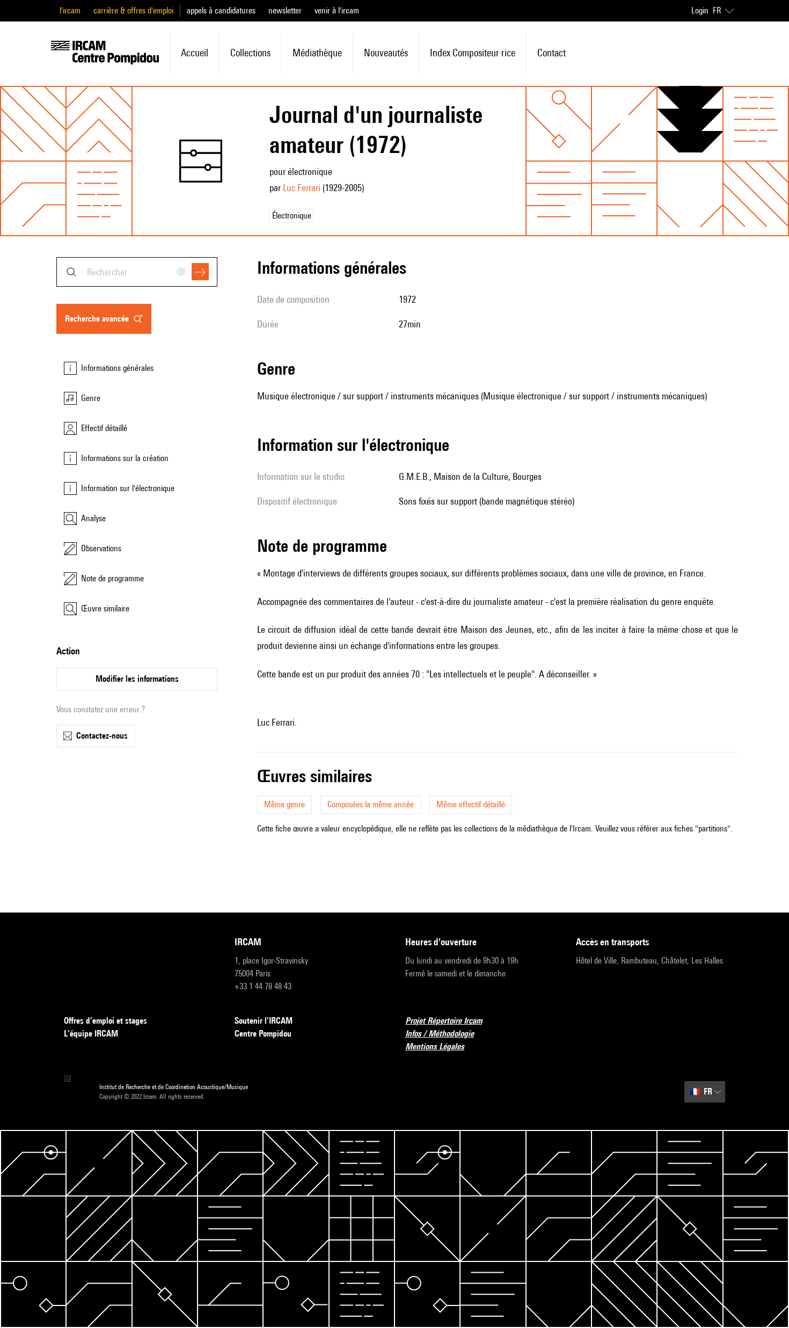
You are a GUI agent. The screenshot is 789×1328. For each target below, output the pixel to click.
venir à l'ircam (337, 10)
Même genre (284, 804)
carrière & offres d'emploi (133, 10)
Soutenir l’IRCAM (264, 1021)
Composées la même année (370, 804)
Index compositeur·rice (472, 53)
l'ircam (70, 10)
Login (699, 10)
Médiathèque (317, 53)
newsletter (285, 10)
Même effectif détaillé (470, 804)
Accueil (194, 53)
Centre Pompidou (263, 1033)
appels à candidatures (221, 10)
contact (551, 53)
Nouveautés (386, 53)
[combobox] (136, 272)
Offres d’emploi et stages (105, 1021)
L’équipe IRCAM (91, 1033)
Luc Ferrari (301, 187)
